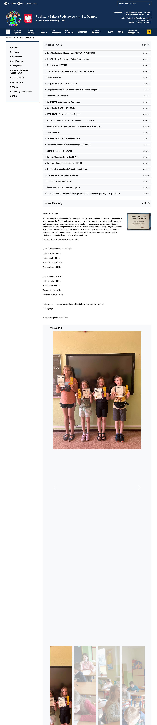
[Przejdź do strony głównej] (8, 31)
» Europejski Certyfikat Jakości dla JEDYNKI (96, 163)
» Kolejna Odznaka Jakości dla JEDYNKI (96, 157)
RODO (110, 32)
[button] (139, 487)
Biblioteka (82, 32)
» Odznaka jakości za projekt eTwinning (96, 175)
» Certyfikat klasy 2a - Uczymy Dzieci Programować (96, 59)
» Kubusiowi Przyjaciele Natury (96, 181)
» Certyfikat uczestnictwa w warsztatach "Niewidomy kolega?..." (96, 90)
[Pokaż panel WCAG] (149, 31)
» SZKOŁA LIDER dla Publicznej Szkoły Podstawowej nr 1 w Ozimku (96, 126)
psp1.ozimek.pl (10, 37)
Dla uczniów (69, 32)
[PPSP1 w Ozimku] (28, 19)
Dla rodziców (56, 32)
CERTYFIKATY (29, 37)
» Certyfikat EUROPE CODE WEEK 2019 (96, 84)
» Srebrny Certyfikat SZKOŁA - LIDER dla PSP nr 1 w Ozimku (96, 120)
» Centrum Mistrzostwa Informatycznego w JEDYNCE (96, 145)
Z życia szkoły (31, 32)
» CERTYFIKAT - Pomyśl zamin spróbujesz (96, 114)
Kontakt (15, 47)
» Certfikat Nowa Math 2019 (96, 96)
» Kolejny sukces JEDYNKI (96, 65)
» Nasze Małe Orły (96, 77)
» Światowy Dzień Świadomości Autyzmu (96, 187)
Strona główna (17, 32)
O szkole (44, 32)
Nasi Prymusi (17, 61)
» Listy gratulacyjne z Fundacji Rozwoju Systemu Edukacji (96, 71)
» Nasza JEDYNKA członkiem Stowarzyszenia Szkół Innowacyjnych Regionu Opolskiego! (96, 194)
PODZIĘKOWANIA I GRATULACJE (19, 71)
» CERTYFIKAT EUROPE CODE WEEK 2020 (96, 138)
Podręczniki (17, 66)
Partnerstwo (17, 82)
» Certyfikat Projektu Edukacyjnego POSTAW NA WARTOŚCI (96, 53)
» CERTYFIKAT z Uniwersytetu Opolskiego (96, 102)
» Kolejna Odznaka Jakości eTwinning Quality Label (96, 169)
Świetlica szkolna (96, 32)
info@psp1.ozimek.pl (142, 22)
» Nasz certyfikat (96, 132)
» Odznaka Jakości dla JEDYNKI (96, 151)
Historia (15, 52)
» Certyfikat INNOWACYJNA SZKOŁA (96, 108)
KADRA (15, 87)
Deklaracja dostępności (133, 32)
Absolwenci (17, 57)
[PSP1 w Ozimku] (15, 19)
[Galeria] (97, 487)
